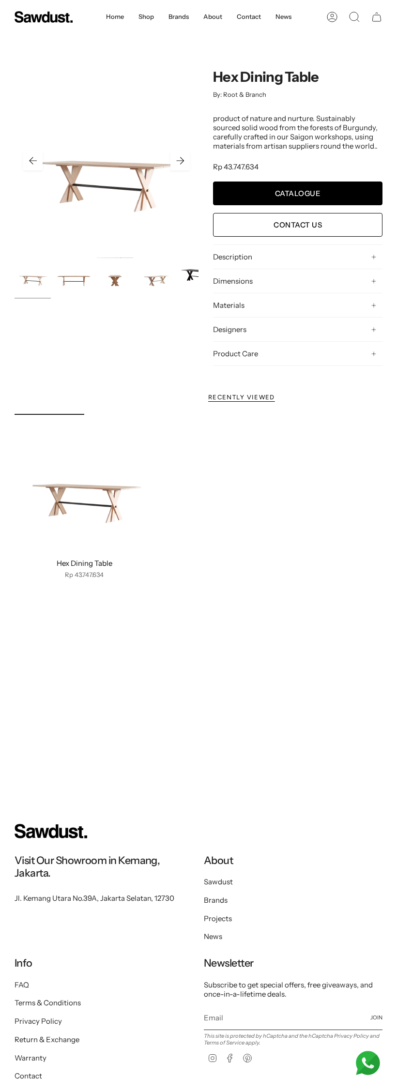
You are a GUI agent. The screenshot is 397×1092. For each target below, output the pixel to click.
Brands (216, 900)
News (213, 936)
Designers (229, 329)
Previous (33, 160)
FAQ (22, 984)
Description (232, 256)
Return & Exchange (47, 1039)
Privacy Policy (38, 1021)
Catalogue (298, 193)
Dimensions (233, 281)
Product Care (235, 353)
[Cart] (377, 17)
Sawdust (218, 881)
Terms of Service (224, 1042)
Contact (28, 1075)
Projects (218, 918)
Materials (228, 305)
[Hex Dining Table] (84, 484)
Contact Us (298, 224)
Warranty (30, 1057)
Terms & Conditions (48, 1002)
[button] (146, 17)
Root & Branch (244, 94)
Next (180, 160)
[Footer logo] (51, 831)
